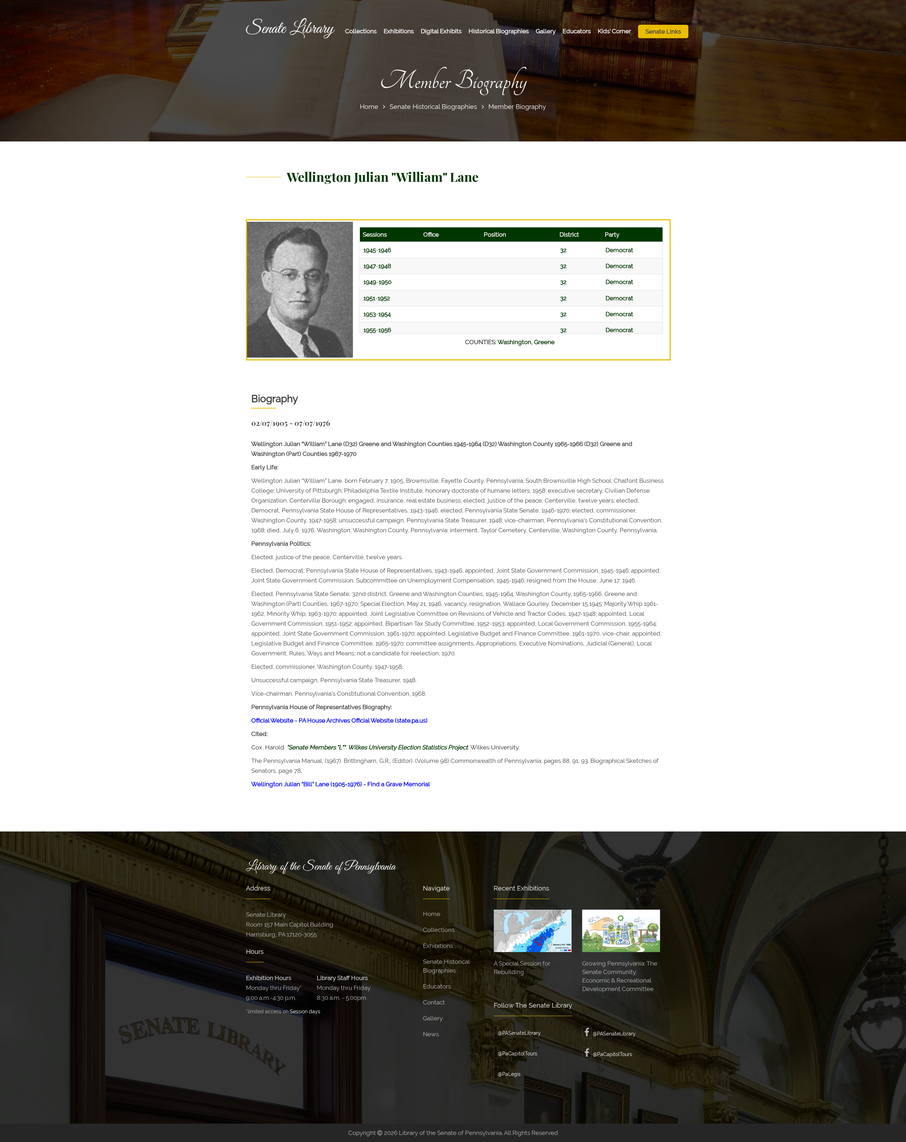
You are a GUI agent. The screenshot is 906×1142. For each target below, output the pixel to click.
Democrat (619, 250)
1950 (385, 281)
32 (563, 250)
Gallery (546, 31)
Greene (544, 342)
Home (369, 106)
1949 (369, 281)
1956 (384, 330)
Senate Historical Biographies (433, 106)
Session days (305, 1011)
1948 (384, 265)
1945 (369, 250)
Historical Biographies (499, 31)
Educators (577, 31)
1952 (384, 298)
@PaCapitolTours (517, 1053)
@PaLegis (509, 1074)
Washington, (516, 342)
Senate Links (663, 31)
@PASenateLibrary (519, 1033)
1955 (369, 330)
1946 (384, 250)
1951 (369, 298)
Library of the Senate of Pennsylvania (320, 867)
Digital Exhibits (441, 31)
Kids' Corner (614, 31)
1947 (369, 265)
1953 (369, 314)
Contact (434, 1002)
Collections (361, 31)
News (431, 1034)
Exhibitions (399, 31)
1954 (384, 314)
